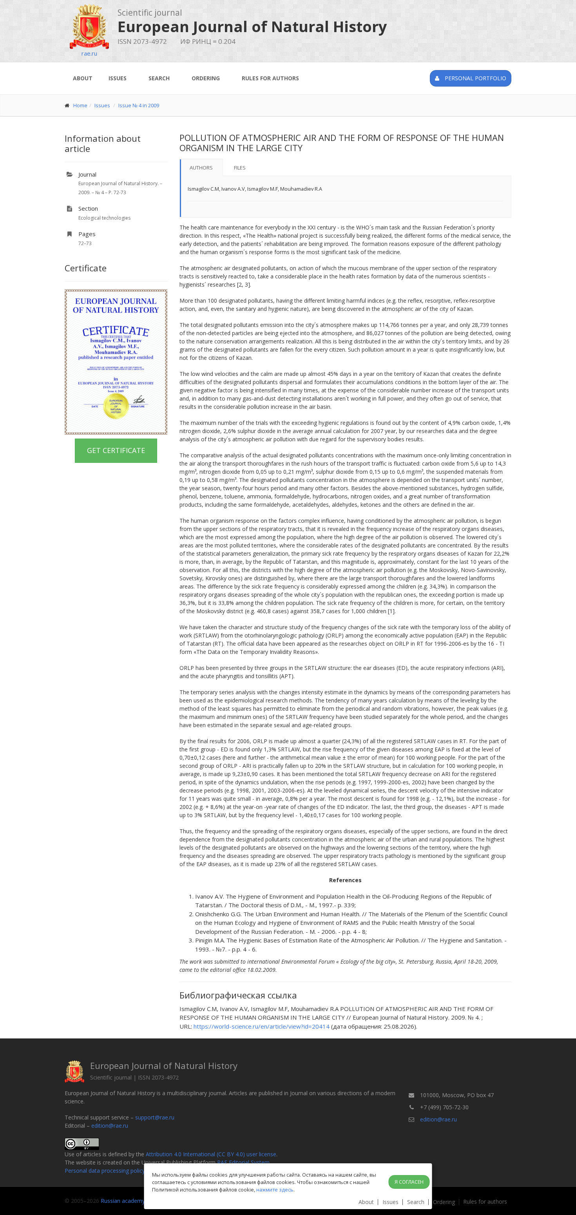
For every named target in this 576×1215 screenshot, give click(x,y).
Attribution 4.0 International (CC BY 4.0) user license (211, 1154)
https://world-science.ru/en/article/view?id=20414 (262, 1026)
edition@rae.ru (109, 1125)
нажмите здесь (274, 1189)
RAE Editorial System (243, 1162)
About (82, 78)
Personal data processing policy (105, 1170)
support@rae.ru (154, 1117)
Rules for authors (270, 78)
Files (240, 167)
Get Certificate (116, 450)
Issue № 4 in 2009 (138, 105)
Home (80, 105)
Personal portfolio (474, 78)
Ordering (206, 78)
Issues (118, 78)
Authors (201, 167)
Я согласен (409, 1182)
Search (159, 78)
